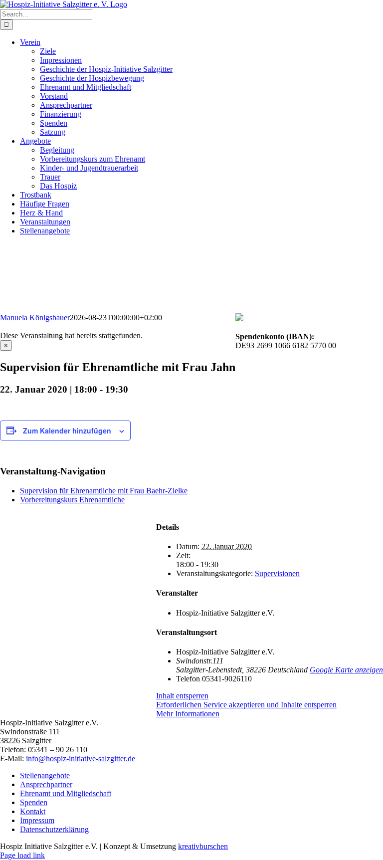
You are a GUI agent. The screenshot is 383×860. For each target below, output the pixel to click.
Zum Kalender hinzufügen (67, 430)
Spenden (33, 802)
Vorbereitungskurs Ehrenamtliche (72, 499)
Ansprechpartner (46, 784)
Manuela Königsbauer (35, 317)
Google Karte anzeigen (346, 669)
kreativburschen (203, 846)
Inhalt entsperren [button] (182, 695)
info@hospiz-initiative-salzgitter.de (80, 758)
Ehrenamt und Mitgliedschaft (65, 793)
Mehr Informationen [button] (187, 713)
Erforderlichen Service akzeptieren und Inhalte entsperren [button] (246, 704)
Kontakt (32, 811)
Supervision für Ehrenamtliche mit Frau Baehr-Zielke (104, 490)
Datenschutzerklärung (54, 829)
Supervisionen (277, 573)
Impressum (37, 820)
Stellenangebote (45, 775)
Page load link (22, 855)
